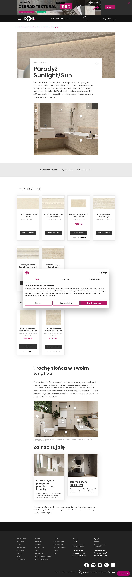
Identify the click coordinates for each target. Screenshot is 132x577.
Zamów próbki (58, 544)
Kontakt (37, 538)
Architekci (21, 550)
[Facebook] (86, 567)
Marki (19, 556)
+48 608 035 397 (100, 551)
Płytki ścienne (67, 170)
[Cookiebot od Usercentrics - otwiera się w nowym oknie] (98, 272)
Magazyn (20, 541)
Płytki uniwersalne (84, 170)
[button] (89, 106)
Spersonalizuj (65, 303)
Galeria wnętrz (22, 538)
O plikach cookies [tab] (95, 279)
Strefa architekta (59, 547)
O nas (56, 550)
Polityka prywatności (42, 559)
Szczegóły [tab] (66, 279)
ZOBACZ (110, 7)
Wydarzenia (21, 547)
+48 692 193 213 (77, 551)
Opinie (56, 538)
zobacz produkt (28, 232)
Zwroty (37, 550)
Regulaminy (39, 541)
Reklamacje (39, 553)
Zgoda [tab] (37, 279)
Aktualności (21, 559)
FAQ (55, 553)
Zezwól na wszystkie (94, 303)
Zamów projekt (59, 541)
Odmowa (38, 303)
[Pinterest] (106, 567)
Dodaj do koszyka (28, 346)
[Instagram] (93, 567)
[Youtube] (100, 567)
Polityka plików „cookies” (43, 556)
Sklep (19, 544)
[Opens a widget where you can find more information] (123, 573)
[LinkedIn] (113, 567)
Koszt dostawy (40, 547)
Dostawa (38, 544)
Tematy (19, 553)
